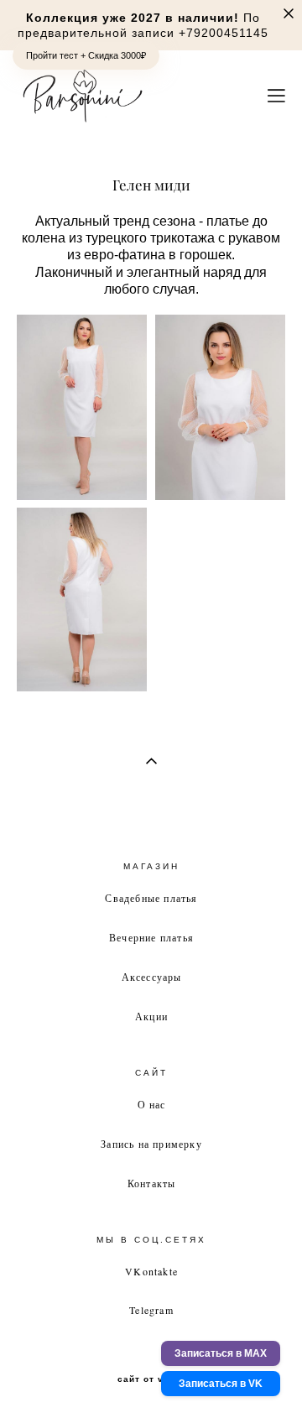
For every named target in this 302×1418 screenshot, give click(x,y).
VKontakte (151, 1271)
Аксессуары (152, 976)
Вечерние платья (151, 937)
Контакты (152, 1183)
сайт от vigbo (151, 1379)
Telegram (151, 1309)
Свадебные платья (151, 897)
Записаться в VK (221, 1383)
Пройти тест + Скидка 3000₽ (86, 55)
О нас (152, 1104)
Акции (151, 1016)
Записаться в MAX (220, 1353)
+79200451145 (223, 32)
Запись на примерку (151, 1143)
